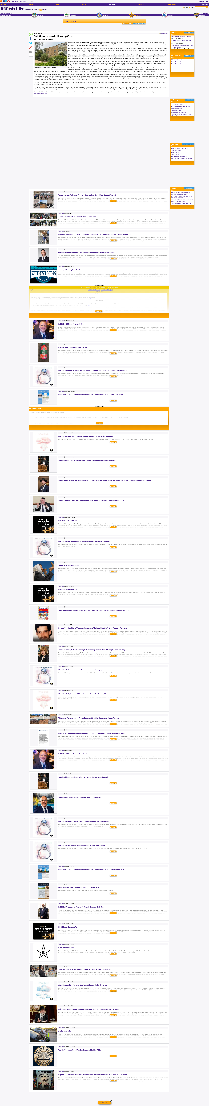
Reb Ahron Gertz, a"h (176, 60)
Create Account (23, 1)
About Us (32, 1)
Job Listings (174, 100)
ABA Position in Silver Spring (179, 156)
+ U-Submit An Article (139, 23)
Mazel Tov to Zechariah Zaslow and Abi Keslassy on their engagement (84, 541)
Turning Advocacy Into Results (69, 270)
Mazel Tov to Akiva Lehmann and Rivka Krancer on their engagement (84, 821)
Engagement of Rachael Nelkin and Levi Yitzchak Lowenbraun (182, 46)
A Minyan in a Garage (66, 1031)
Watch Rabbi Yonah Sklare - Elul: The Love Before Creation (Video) (83, 777)
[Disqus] (99, 125)
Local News (69, 21)
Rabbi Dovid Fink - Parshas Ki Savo (71, 324)
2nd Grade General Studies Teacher (180, 106)
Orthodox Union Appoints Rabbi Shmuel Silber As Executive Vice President (86, 252)
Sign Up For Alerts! (127, 23)
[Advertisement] (99, 101)
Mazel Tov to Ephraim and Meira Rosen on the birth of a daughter (82, 694)
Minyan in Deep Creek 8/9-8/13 (179, 148)
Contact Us (205, 4)
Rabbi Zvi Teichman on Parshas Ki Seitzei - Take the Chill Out (81, 907)
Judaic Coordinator (176, 110)
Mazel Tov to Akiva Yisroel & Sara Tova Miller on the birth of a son (82, 985)
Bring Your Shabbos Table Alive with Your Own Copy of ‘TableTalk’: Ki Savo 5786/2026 (90, 394)
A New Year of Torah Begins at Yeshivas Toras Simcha (77, 217)
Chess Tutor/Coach (176, 150)
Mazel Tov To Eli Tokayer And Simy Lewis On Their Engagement (81, 845)
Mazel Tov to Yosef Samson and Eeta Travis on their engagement (82, 670)
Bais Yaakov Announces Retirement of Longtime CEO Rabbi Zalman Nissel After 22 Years (91, 733)
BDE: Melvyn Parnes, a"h (67, 927)
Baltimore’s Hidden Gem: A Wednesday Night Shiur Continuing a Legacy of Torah (88, 1009)
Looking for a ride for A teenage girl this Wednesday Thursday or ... (182, 196)
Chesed (31, 4)
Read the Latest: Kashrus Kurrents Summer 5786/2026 (78, 887)
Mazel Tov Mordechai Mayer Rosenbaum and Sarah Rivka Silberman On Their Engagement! (92, 370)
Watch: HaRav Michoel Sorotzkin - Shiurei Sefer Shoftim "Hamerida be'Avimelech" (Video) (91, 500)
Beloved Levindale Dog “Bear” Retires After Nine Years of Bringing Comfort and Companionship (94, 234)
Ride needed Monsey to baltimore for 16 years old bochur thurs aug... (182, 200)
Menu (203, 1)
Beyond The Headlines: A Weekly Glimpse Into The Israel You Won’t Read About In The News (92, 628)
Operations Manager (176, 108)
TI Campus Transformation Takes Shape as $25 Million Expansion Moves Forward (88, 718)
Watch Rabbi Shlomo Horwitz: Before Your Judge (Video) (79, 797)
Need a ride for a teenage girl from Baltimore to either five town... (180, 193)
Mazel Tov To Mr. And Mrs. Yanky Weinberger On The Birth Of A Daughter (85, 436)
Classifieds (141, 4)
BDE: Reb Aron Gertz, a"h (67, 521)
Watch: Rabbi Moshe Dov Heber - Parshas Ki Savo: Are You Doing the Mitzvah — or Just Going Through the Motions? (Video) (104, 480)
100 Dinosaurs (175, 154)
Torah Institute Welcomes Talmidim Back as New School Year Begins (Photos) (87, 195)
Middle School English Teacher (179, 112)
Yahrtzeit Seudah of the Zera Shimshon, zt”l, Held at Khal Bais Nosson (84, 969)
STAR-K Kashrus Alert (66, 948)
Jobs (57, 4)
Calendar (3, 4)
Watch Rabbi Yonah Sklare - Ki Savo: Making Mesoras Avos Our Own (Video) (86, 460)
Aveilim (191, 55)
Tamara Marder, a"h (176, 62)
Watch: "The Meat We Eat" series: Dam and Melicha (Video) (80, 1050)
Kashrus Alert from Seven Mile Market (72, 347)
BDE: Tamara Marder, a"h (67, 589)
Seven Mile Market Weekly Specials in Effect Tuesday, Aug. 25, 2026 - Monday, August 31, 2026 (93, 610)
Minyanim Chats (175, 152)
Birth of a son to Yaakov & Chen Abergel (181, 36)
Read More (113, 201)
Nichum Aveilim (171, 4)
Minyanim (112, 4)
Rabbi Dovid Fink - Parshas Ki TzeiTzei (72, 754)
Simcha (191, 32)
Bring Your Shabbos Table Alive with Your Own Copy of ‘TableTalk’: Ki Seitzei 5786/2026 (91, 869)
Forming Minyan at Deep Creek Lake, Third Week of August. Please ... (181, 204)
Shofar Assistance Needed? (68, 565)
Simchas (84, 4)
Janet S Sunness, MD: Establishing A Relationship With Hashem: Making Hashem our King (91, 650)
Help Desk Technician (177, 104)
